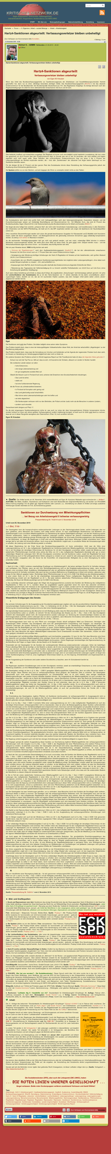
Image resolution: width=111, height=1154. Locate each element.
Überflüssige (71, 1102)
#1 (105, 42)
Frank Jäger (42, 1005)
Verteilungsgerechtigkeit (29, 1104)
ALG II (17, 1092)
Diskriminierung (45, 1094)
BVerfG (88, 83)
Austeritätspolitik (76, 1092)
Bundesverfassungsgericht (15, 1094)
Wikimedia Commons (88, 986)
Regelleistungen (20, 1100)
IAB (97, 906)
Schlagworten (31, 1028)
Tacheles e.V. (97, 1005)
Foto (10, 920)
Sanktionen (66, 1100)
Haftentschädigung (96, 1094)
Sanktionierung (76, 1100)
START (32, 22)
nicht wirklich (23, 237)
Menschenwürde (42, 1098)
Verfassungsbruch (83, 1102)
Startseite (8, 28)
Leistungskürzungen (94, 1096)
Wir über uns (42, 22)
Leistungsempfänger (67, 1096)
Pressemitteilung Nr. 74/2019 (23, 892)
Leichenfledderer (53, 1096)
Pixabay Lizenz (71, 919)
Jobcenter (30, 1096)
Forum (16, 28)
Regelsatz (30, 1100)
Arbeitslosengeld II (26, 1092)
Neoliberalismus (83, 1098)
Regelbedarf (10, 1100)
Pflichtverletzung (95, 1098)
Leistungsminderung (13, 1098)
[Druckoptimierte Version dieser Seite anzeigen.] (99, 66)
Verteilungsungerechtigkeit (48, 1104)
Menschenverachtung (28, 1098)
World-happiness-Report (66, 1104)
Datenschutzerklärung (75, 22)
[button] (11, 1116)
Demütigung (35, 1094)
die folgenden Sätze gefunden (93, 357)
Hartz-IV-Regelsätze (19, 1096)
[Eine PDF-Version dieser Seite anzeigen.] (103, 66)
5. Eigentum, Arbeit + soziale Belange (34, 28)
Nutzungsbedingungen (57, 22)
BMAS (88, 224)
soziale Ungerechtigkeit (50, 1102)
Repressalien (48, 1100)
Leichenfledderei (40, 1096)
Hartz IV (8, 1096)
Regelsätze (39, 1100)
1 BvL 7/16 (14, 526)
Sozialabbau (36, 1102)
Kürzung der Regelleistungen (23, 250)
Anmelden (35, 39)
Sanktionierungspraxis (13, 1102)
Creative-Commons (22, 988)
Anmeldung (90, 22)
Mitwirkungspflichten (56, 1098)
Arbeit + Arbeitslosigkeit (58, 28)
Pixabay (58, 913)
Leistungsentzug (80, 1096)
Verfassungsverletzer (13, 1104)
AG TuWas (63, 1009)
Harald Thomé (52, 995)
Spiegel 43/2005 (71, 1003)
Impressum (101, 22)
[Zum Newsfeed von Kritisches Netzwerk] (102, 12)
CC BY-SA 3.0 (99, 988)
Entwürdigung (56, 1094)
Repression (57, 1100)
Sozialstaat (62, 1102)
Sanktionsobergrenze (89, 1100)
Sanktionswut (26, 1102)
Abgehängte (10, 1092)
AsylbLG (68, 250)
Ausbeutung (66, 1092)
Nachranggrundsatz (70, 1098)
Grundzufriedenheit (82, 1094)
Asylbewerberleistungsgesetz (44, 1092)
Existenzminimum (68, 1094)
